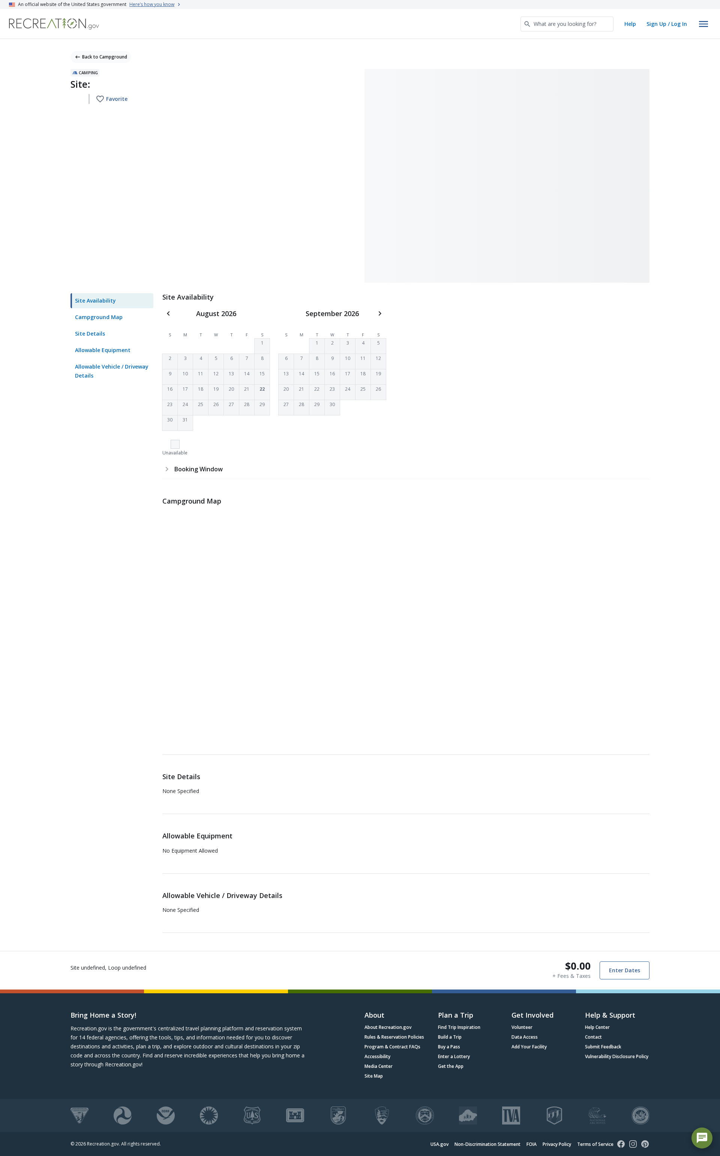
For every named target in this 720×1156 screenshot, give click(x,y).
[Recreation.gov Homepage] (54, 23)
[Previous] (168, 313)
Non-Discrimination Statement (487, 1144)
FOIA (531, 1144)
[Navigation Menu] (703, 23)
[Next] (380, 313)
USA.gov (439, 1144)
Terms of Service (595, 1144)
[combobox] (567, 23)
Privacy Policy (557, 1144)
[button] (262, 346)
